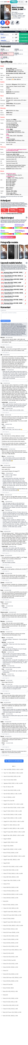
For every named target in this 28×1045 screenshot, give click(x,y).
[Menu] (26, 1)
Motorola (14, 6)
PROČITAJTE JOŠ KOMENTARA (15, 760)
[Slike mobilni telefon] (3, 252)
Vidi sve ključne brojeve (7, 237)
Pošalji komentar (5, 320)
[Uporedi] (25, 273)
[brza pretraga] (19, 2)
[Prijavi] (13, 34)
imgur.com (13, 334)
